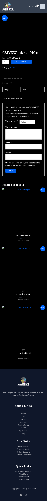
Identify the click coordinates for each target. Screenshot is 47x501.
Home (23, 428)
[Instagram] (26, 495)
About (23, 414)
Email (8, 152)
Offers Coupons (23, 452)
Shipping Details (23, 449)
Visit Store (23, 474)
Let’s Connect (23, 476)
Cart (23, 416)
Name (8, 142)
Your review (12, 127)
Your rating (11, 121)
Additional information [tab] (12, 78)
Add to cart (21, 62)
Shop (23, 433)
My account (23, 430)
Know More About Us (23, 471)
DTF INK (12, 68)
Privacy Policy (23, 446)
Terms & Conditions (23, 454)
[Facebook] (21, 495)
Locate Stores (23, 479)
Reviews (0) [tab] (7, 83)
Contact (23, 422)
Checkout (23, 419)
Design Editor (23, 425)
